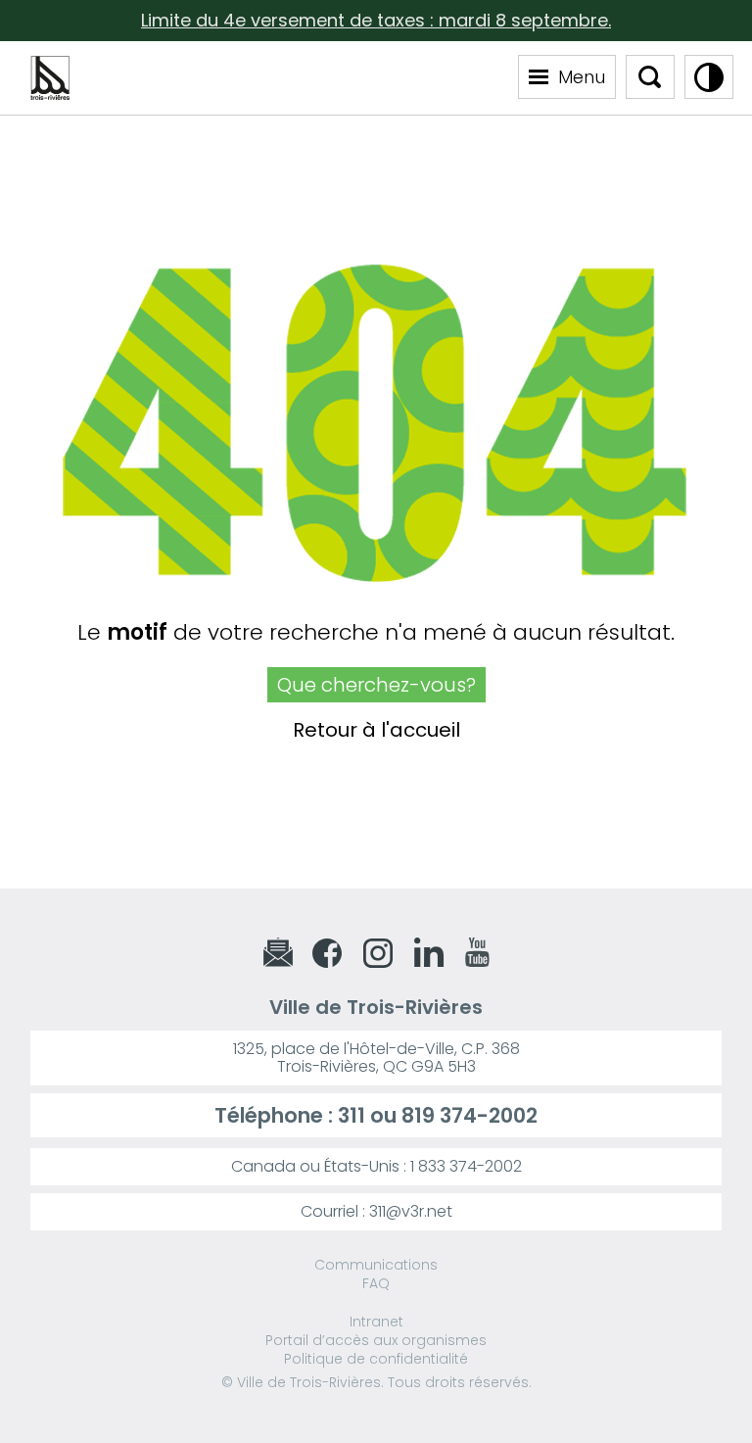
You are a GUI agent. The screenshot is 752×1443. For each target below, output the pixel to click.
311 (351, 1115)
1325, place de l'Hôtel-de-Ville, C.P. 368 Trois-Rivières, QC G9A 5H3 (376, 1057)
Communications (376, 1265)
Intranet (376, 1321)
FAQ (376, 1283)
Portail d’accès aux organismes (376, 1340)
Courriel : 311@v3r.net (376, 1211)
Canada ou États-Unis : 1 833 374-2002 (376, 1166)
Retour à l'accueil (376, 730)
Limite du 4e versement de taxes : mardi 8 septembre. (376, 20)
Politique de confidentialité (376, 1359)
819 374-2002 (469, 1115)
